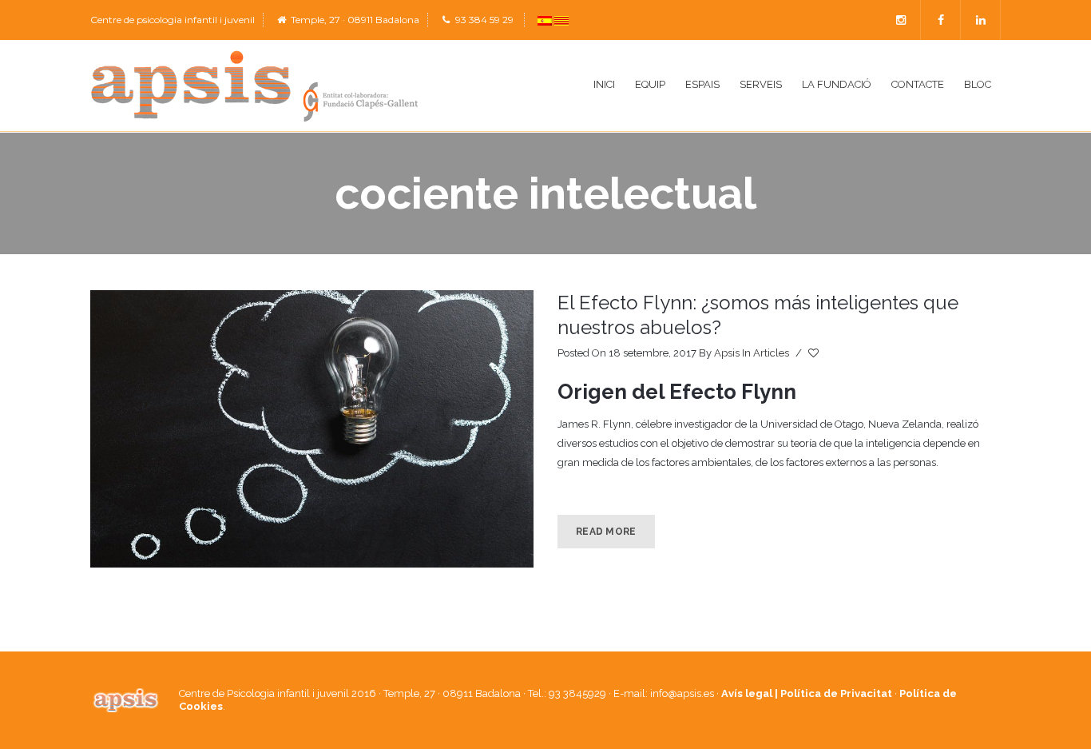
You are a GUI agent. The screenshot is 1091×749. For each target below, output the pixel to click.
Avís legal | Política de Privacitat (806, 693)
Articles (771, 353)
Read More (606, 531)
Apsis (727, 353)
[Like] (814, 353)
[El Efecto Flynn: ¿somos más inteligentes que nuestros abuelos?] (312, 429)
